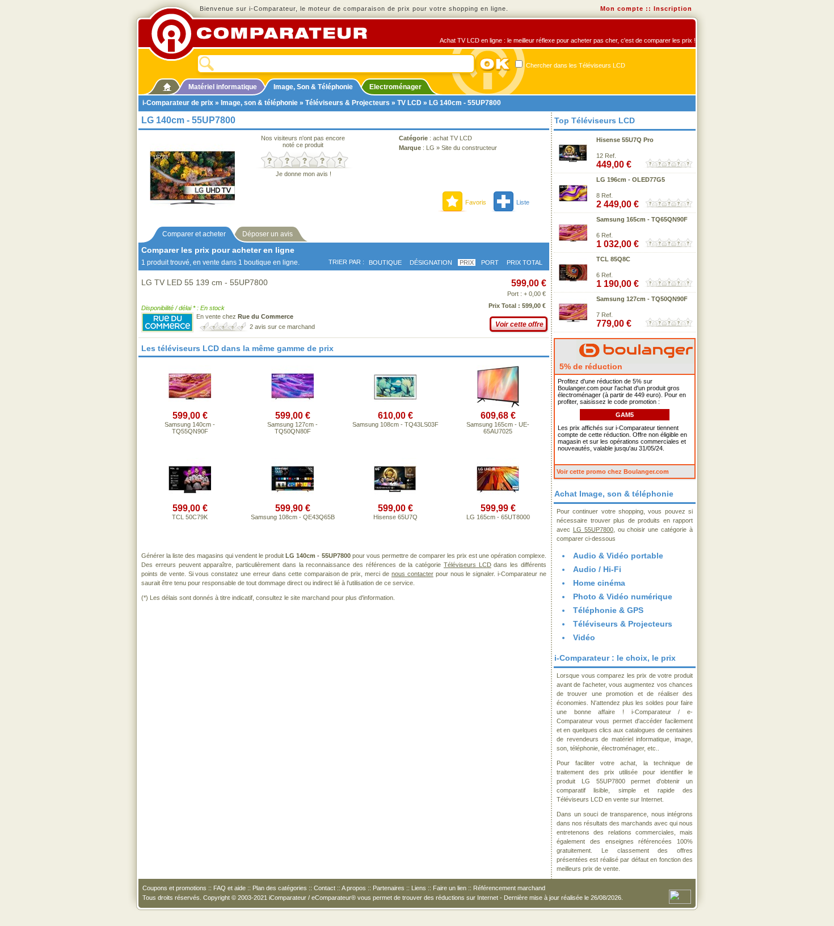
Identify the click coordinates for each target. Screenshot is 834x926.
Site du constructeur (469, 147)
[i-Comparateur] (167, 85)
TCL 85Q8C (613, 259)
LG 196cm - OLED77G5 (630, 179)
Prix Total (524, 262)
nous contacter (412, 573)
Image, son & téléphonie (259, 103)
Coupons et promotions (174, 888)
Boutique (385, 262)
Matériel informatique (222, 87)
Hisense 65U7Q (395, 517)
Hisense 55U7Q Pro (625, 139)
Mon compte (621, 8)
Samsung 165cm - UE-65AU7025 (497, 428)
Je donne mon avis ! (303, 173)
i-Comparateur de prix (177, 103)
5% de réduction (589, 366)
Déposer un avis (267, 234)
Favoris (475, 202)
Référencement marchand (509, 888)
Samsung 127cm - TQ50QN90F (642, 298)
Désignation (431, 262)
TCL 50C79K (190, 517)
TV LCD (409, 103)
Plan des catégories (279, 888)
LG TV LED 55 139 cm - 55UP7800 (204, 282)
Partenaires (389, 888)
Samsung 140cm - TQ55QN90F (190, 428)
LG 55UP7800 (593, 529)
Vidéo (584, 637)
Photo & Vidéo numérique (622, 596)
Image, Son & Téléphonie (313, 87)
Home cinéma (599, 582)
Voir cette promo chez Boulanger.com (613, 471)
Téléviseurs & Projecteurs (347, 103)
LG (430, 147)
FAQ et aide (229, 888)
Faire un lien (449, 888)
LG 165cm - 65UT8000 (498, 517)
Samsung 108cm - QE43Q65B (293, 517)
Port (490, 262)
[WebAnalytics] (680, 895)
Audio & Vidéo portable (618, 555)
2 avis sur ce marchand (282, 326)
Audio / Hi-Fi (597, 569)
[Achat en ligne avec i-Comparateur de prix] (265, 33)
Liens (418, 888)
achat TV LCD (452, 138)
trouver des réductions (433, 897)
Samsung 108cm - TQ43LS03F (395, 424)
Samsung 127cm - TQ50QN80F (292, 428)
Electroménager (395, 87)
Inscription (673, 8)
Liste (522, 202)
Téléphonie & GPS (608, 610)
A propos (354, 888)
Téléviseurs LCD (467, 564)
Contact (324, 888)
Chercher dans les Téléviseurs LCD (574, 65)
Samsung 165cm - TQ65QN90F (642, 219)
